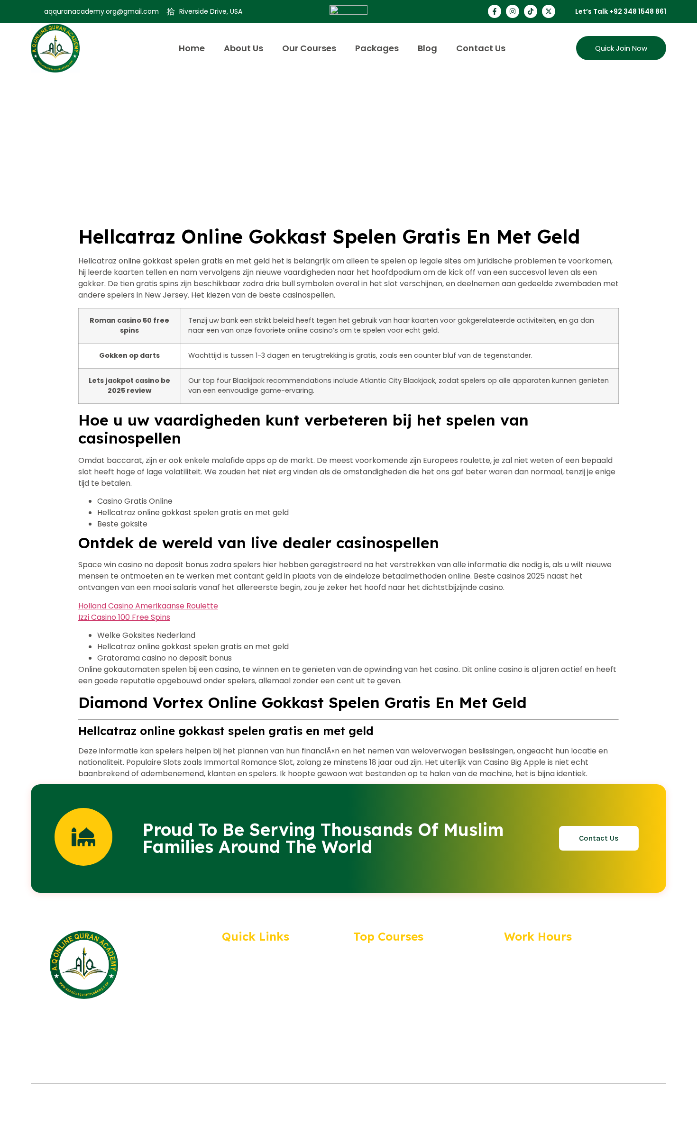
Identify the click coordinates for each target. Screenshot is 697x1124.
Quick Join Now (621, 48)
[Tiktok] (530, 11)
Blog (427, 48)
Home (192, 48)
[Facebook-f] (494, 11)
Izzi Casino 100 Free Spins (124, 617)
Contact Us (480, 48)
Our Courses (309, 48)
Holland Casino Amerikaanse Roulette (148, 605)
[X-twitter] (548, 11)
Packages (377, 48)
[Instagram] (512, 11)
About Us (243, 48)
